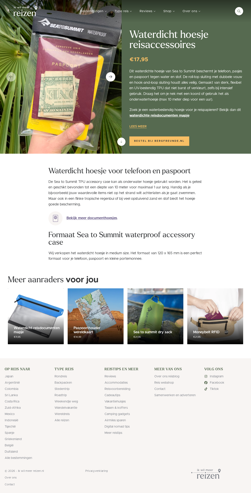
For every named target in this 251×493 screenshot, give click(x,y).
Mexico (10, 414)
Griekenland (13, 439)
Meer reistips (113, 432)
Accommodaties (116, 382)
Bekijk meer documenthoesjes (91, 218)
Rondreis (61, 376)
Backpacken (63, 382)
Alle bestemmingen (18, 457)
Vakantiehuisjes (115, 401)
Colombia (11, 388)
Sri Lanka (11, 395)
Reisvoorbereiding (117, 388)
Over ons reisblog (166, 376)
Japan (9, 376)
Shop (167, 11)
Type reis (122, 11)
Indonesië (11, 420)
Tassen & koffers (116, 407)
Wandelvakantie (66, 407)
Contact (160, 388)
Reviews (146, 11)
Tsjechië (10, 426)
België (9, 445)
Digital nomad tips (117, 426)
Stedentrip (62, 388)
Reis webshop (164, 382)
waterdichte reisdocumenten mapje (159, 115)
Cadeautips (112, 395)
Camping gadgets (117, 414)
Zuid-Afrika (13, 407)
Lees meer (138, 126)
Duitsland (11, 451)
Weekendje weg (66, 401)
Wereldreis (62, 414)
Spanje (9, 432)
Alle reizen (62, 420)
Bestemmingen (92, 11)
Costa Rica (12, 401)
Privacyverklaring (96, 471)
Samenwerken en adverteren (175, 395)
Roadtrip (61, 395)
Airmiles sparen (115, 420)
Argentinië (12, 382)
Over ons (190, 11)
